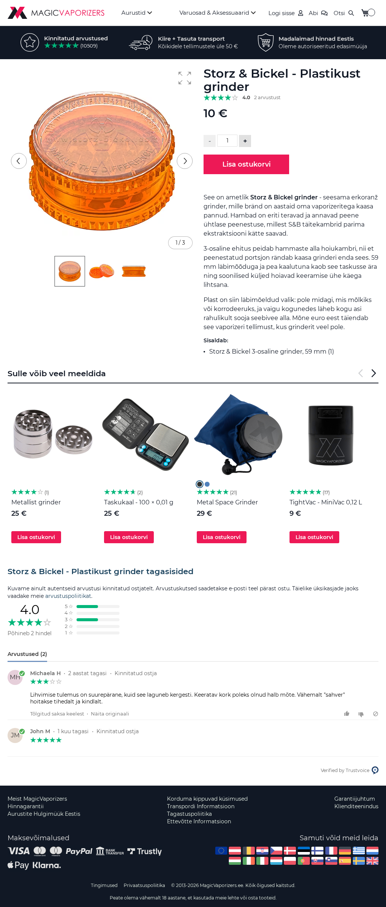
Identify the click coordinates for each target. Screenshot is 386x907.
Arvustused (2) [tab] (27, 654)
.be (249, 851)
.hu (235, 861)
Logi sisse (281, 13)
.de (345, 851)
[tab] (193, 571)
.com (221, 851)
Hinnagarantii (26, 806)
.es (345, 861)
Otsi (339, 13)
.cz (276, 851)
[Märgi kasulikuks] (347, 713)
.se (359, 861)
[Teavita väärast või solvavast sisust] (375, 713)
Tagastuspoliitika (189, 813)
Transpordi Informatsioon (200, 806)
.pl (290, 861)
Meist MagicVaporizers (37, 798)
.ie (249, 861)
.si (331, 861)
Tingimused (104, 885)
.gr (359, 851)
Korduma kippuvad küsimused (207, 798)
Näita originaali (110, 714)
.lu (276, 861)
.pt (304, 861)
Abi (313, 13)
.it (262, 861)
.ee (304, 851)
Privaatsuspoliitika (144, 885)
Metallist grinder (36, 502)
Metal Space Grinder (227, 502)
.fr (331, 851)
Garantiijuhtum (354, 798)
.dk (290, 851)
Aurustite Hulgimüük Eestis (44, 813)
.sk (317, 861)
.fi (317, 851)
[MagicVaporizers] (56, 13)
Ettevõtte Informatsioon (199, 821)
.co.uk (372, 861)
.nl (372, 851)
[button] (184, 78)
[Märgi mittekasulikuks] (362, 713)
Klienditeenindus (356, 806)
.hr (262, 851)
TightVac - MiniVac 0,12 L (326, 502)
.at (235, 851)
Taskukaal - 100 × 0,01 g (138, 502)
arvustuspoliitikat (68, 596)
